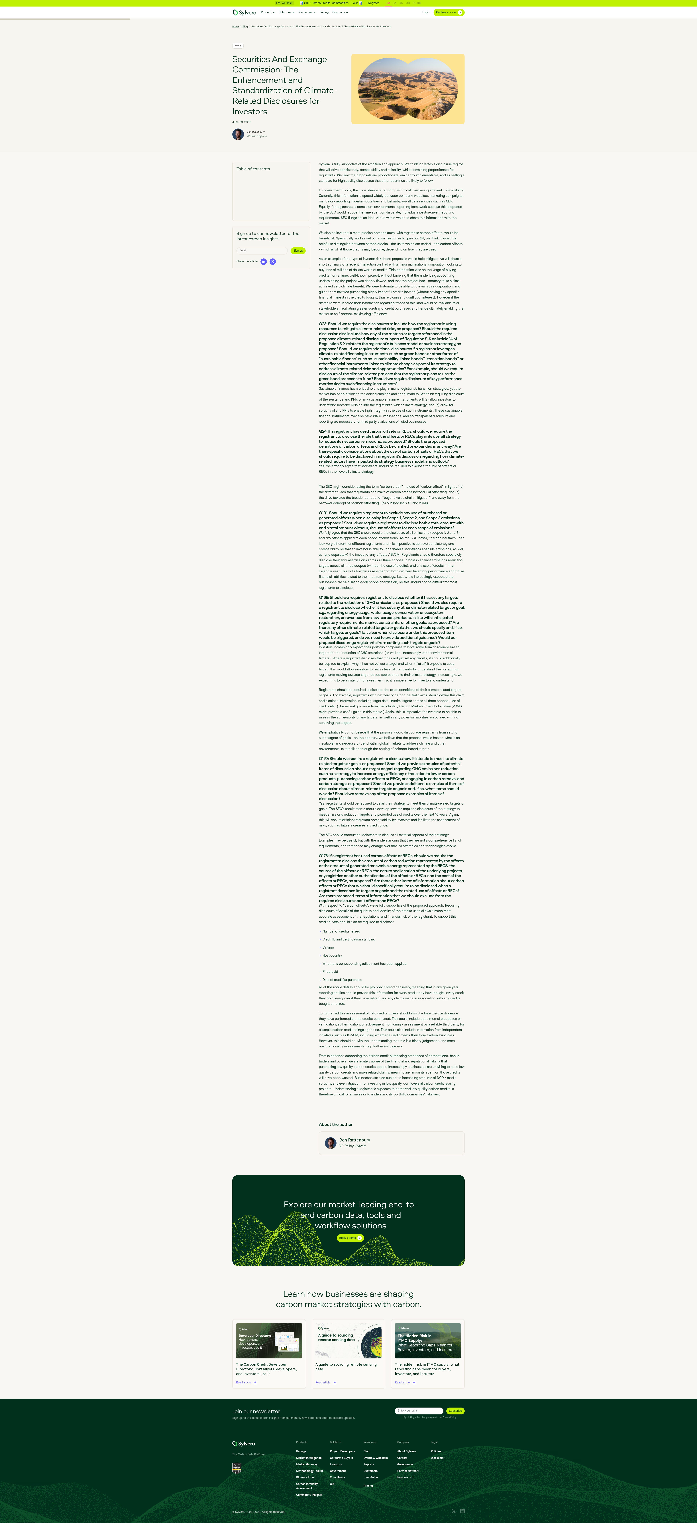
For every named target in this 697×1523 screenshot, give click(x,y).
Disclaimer (438, 1458)
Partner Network (408, 1471)
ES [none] (401, 3)
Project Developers (342, 1451)
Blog (366, 1451)
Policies (436, 1451)
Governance (405, 1464)
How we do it (406, 1477)
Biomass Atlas (305, 1477)
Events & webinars (376, 1458)
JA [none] (395, 3)
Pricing (368, 1486)
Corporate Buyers (341, 1458)
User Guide (371, 1477)
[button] (268, 12)
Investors (336, 1464)
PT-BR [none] (417, 3)
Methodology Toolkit (309, 1471)
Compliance (337, 1477)
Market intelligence (309, 1458)
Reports (369, 1464)
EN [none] (388, 3)
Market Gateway (307, 1464)
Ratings (301, 1451)
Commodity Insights (309, 1495)
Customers (371, 1471)
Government (338, 1471)
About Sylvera (406, 1451)
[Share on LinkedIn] (263, 261)
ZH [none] (408, 3)
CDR (332, 1484)
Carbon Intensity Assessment (307, 1486)
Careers (402, 1458)
